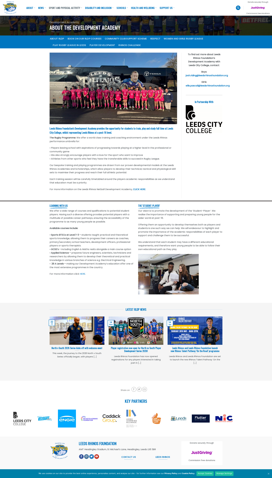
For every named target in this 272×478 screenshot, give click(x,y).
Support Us (166, 8)
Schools (121, 8)
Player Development (102, 45)
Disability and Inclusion (98, 8)
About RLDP (57, 38)
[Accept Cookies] (268, 473)
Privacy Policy (171, 473)
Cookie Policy (188, 473)
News (41, 8)
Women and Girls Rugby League (183, 38)
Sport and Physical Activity (64, 8)
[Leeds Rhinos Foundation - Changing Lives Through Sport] (11, 8)
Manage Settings (224, 473)
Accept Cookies (205, 473)
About (29, 8)
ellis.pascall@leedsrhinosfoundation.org (208, 85)
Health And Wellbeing (143, 8)
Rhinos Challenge (129, 45)
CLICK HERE (139, 189)
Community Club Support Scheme (126, 38)
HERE (82, 273)
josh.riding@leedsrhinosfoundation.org (207, 75)
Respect (155, 38)
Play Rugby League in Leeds (69, 45)
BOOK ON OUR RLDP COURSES (85, 38)
